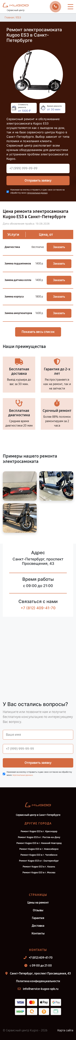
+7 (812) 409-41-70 (38, 608)
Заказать (59, 247)
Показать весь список (38, 332)
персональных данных (37, 193)
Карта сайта (65, 1030)
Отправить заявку (38, 180)
